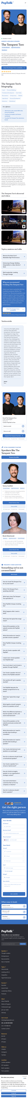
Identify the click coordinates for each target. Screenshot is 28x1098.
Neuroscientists (5, 959)
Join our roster (5, 1009)
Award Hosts (4, 988)
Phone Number (7, 837)
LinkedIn (3, 1049)
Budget (5, 874)
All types (3, 1041)
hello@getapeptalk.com (7, 1020)
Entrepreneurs (5, 956)
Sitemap (3, 1012)
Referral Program (6, 1004)
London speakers (5, 1062)
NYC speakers (5, 1065)
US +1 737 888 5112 (6, 1025)
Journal (3, 1036)
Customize (13, 1090)
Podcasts (3, 993)
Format (5, 848)
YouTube (3, 1055)
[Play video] (23, 211)
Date (4, 865)
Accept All (13, 1093)
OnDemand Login (6, 1007)
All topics (3, 1039)
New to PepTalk (5, 962)
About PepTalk (5, 1001)
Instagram (4, 1052)
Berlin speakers (5, 1068)
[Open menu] (25, 3)
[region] (14, 356)
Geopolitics (4, 975)
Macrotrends (4, 969)
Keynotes (3, 985)
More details (6, 881)
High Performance (6, 977)
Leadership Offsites (6, 991)
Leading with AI (5, 972)
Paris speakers (5, 1071)
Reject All (14, 1096)
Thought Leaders (5, 953)
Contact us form (5, 1028)
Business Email (7, 830)
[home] (7, 3)
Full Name (6, 823)
